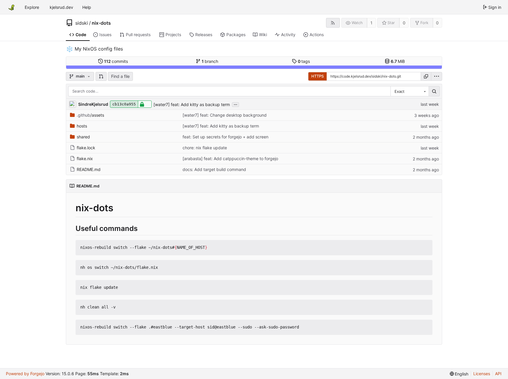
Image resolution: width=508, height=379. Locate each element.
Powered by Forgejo (25, 373)
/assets (90, 115)
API (498, 373)
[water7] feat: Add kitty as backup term (191, 104)
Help (86, 7)
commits (116, 61)
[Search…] (434, 91)
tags (304, 61)
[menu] (436, 76)
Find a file (120, 76)
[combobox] (409, 91)
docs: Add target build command (214, 169)
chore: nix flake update (205, 147)
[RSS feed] (333, 23)
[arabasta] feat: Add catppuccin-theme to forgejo (230, 158)
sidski (81, 23)
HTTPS (317, 76)
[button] (101, 76)
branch (210, 61)
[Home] (11, 7)
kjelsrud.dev (61, 7)
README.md (89, 169)
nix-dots (101, 23)
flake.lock (86, 147)
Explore (32, 7)
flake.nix (85, 158)
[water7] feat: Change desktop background (225, 115)
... (235, 104)
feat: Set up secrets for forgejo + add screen (225, 136)
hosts (82, 125)
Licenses (481, 373)
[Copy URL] (426, 76)
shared (83, 136)
